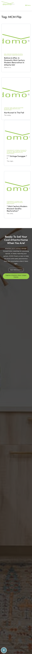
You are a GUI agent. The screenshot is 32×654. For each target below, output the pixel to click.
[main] (16, 119)
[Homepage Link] (8, 3)
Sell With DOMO (16, 270)
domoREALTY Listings (13, 150)
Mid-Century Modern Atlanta (13, 54)
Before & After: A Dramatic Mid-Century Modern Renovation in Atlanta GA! (14, 61)
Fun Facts (23, 150)
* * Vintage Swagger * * (17, 157)
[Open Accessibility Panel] (4, 650)
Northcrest (8, 55)
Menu (29, 5)
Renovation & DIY (17, 55)
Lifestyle (7, 108)
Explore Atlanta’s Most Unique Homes (16, 276)
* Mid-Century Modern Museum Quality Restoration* (17, 208)
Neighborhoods (15, 109)
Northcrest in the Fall (14, 112)
